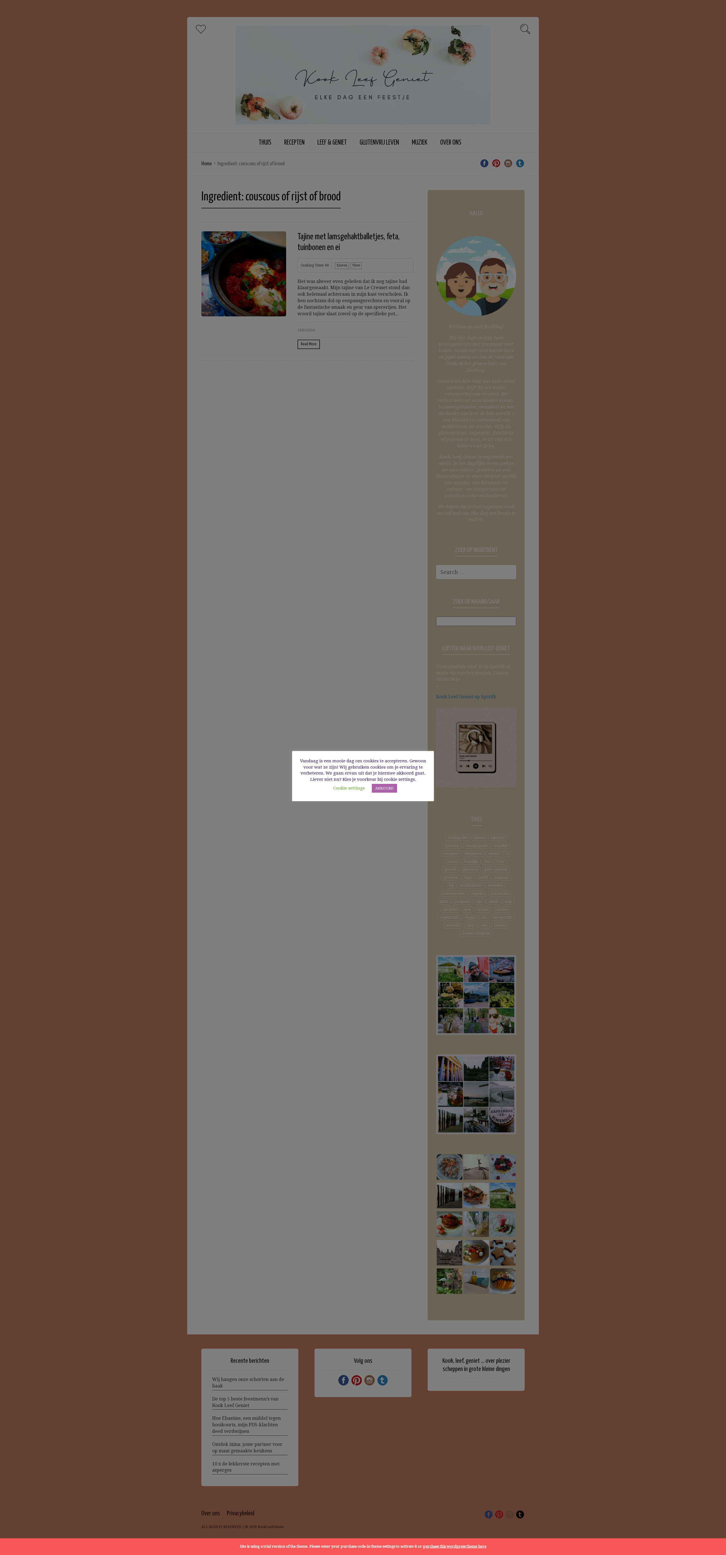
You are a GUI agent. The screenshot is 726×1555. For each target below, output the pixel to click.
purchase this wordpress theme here (454, 1546)
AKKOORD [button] (384, 788)
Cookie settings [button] (349, 788)
